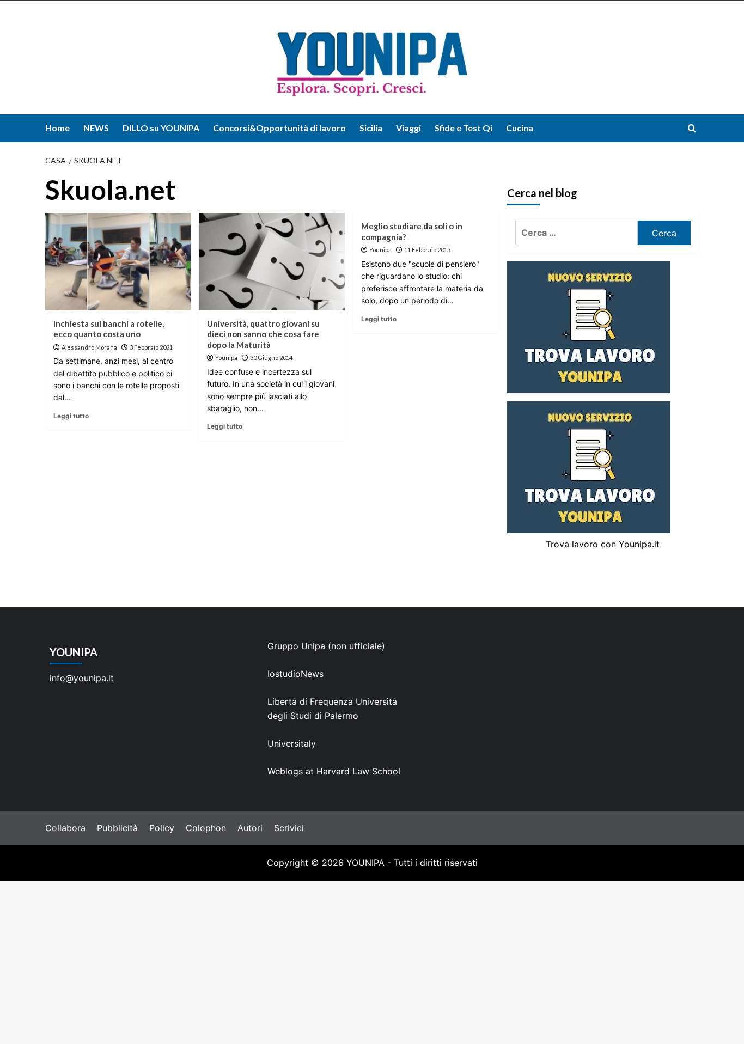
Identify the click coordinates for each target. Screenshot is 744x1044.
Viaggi (408, 128)
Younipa (226, 357)
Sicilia (370, 128)
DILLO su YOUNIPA (161, 128)
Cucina (519, 128)
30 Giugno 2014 (271, 357)
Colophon (206, 827)
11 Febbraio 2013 (427, 249)
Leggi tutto (71, 416)
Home (57, 128)
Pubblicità (117, 827)
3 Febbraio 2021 (151, 347)
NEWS (96, 128)
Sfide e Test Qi (463, 128)
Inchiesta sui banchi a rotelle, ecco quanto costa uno (108, 329)
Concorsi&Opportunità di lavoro (279, 128)
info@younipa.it (82, 678)
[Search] (692, 128)
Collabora (65, 827)
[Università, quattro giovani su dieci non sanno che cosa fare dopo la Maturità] (271, 261)
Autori (250, 827)
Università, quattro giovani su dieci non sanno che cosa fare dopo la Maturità (263, 334)
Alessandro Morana (89, 347)
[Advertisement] (372, 962)
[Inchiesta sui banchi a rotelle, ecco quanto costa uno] (118, 261)
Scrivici (289, 827)
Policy (161, 827)
